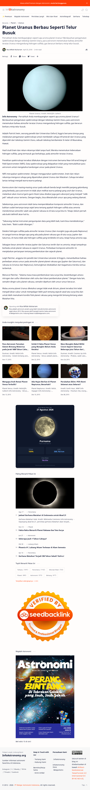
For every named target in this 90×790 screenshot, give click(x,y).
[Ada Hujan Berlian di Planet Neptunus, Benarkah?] (45, 371)
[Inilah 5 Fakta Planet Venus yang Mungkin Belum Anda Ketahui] (45, 333)
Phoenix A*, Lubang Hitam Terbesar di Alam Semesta (42, 547)
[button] (82, 10)
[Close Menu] (87, 3)
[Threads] (7, 772)
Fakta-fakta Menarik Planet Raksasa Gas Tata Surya (41, 530)
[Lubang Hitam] (33, 544)
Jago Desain (71, 785)
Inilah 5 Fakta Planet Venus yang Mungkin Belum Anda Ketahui (44, 347)
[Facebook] (15, 772)
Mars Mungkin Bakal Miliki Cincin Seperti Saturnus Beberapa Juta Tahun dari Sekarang (72, 347)
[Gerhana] (76, 16)
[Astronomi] (31, 535)
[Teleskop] (85, 16)
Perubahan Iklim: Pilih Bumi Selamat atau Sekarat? (73, 383)
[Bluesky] (17, 769)
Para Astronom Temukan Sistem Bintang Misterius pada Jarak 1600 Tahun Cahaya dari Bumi (15, 347)
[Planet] (30, 527)
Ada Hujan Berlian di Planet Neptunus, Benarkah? (44, 383)
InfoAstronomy (59, 759)
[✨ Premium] (7, 16)
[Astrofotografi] (65, 16)
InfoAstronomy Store (58, 766)
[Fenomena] (32, 512)
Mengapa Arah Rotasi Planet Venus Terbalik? (15, 383)
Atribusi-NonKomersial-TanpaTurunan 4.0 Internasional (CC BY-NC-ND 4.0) (79, 773)
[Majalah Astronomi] (21, 16)
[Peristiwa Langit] (38, 16)
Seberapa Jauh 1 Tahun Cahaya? (33, 539)
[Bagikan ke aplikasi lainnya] (37, 56)
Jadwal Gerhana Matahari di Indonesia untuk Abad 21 (42, 515)
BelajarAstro (58, 770)
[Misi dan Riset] (52, 16)
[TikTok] (24, 769)
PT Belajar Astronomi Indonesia (27, 785)
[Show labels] (27, 581)
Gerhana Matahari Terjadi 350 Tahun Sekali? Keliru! (41, 556)
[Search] (86, 10)
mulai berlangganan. (59, 3)
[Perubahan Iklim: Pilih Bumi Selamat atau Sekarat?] (74, 371)
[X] (11, 769)
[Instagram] (6, 769)
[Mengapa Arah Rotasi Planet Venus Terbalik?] (15, 371)
